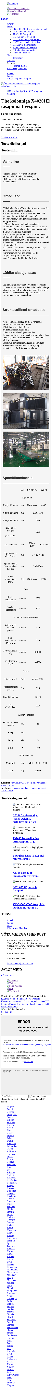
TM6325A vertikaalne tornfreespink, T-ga (26, 840)
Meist (9, 55)
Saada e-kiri (6, 1012)
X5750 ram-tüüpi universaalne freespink (26, 874)
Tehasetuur (18, 58)
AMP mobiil (34, 998)
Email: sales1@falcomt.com (20, 963)
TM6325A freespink (22, 34)
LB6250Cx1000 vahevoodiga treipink (30, 29)
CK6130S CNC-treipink (24, 31)
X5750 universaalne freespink (26, 42)
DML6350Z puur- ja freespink (27, 39)
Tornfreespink (36, 1004)
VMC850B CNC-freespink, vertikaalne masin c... (29, 906)
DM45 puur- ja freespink (24, 37)
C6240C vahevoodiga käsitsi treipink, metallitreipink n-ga (25, 818)
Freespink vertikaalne (19, 1004)
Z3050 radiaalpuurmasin (24, 50)
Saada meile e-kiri (9, 137)
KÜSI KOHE (7, 975)
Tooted (10, 26)
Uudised (11, 60)
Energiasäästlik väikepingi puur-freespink (28, 857)
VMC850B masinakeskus (24, 45)
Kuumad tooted (8, 998)
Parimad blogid (20, 66)
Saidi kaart (22, 998)
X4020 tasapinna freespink (25, 47)
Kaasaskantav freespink (12, 1001)
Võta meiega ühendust (17, 68)
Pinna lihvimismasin (22, 52)
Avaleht (10, 23)
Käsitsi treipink (31, 1001)
